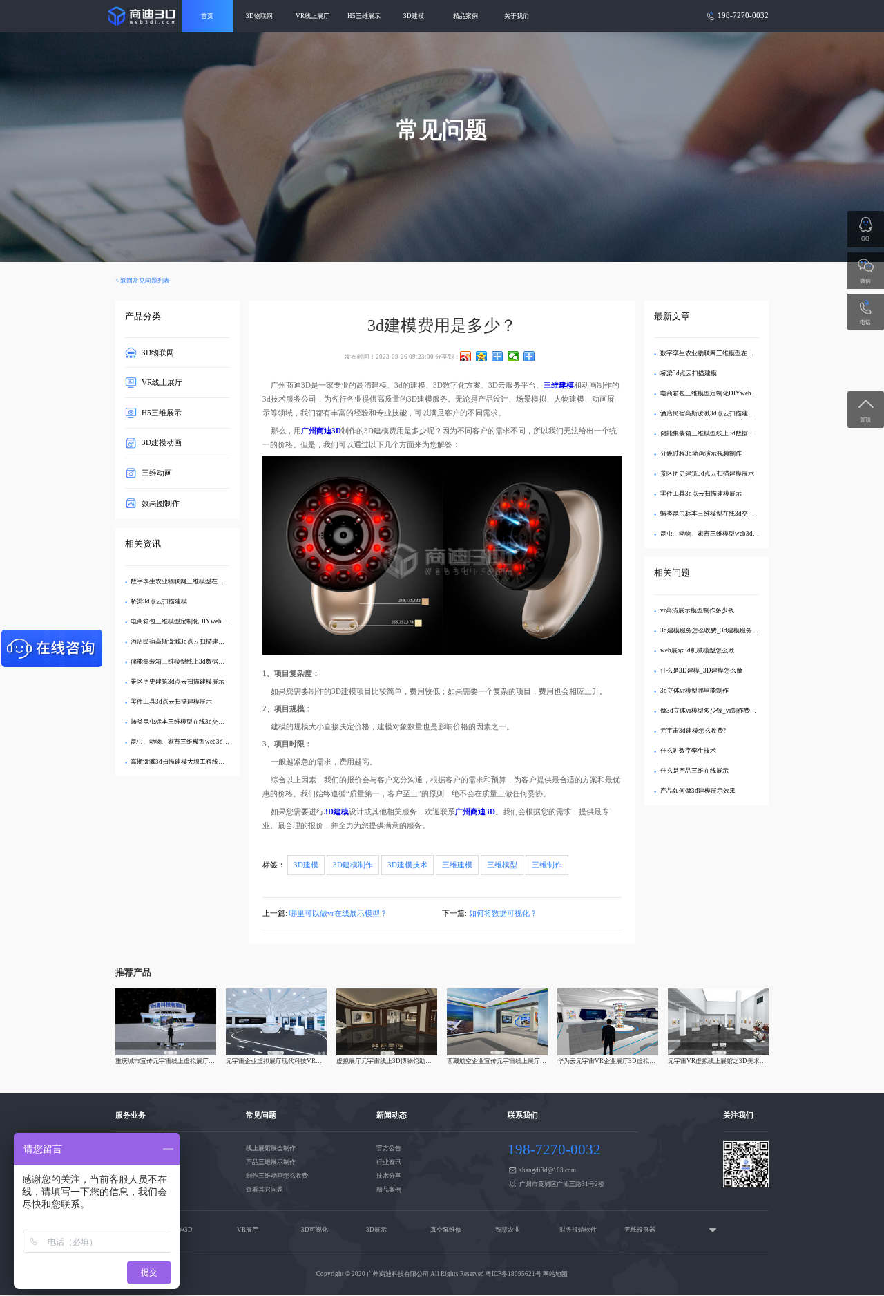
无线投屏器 (639, 1229)
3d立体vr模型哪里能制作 (694, 690)
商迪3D (182, 1229)
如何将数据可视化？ (503, 913)
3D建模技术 (407, 865)
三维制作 (547, 865)
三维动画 (157, 473)
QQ (865, 239)
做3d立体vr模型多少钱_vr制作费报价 (711, 710)
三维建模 (457, 865)
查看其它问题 (264, 1189)
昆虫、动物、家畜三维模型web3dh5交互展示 (193, 741)
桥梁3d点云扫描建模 (159, 601)
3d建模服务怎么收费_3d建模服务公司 (712, 630)
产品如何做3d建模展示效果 (698, 790)
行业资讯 (388, 1161)
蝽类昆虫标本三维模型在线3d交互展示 (184, 721)
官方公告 (388, 1148)
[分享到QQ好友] (497, 356)
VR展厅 (247, 1229)
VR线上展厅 (312, 15)
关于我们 (516, 15)
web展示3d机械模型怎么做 (697, 650)
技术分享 (388, 1175)
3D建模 (413, 15)
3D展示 (376, 1229)
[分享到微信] (513, 356)
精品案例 (465, 15)
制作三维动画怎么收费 (277, 1175)
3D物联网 (259, 15)
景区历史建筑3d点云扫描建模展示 (177, 681)
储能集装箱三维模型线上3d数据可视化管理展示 (196, 661)
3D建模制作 (353, 865)
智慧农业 (507, 1229)
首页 (207, 15)
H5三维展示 (364, 15)
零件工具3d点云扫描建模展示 (171, 701)
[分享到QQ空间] (482, 356)
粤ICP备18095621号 (513, 1273)
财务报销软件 (578, 1229)
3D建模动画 (162, 443)
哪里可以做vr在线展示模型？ (338, 913)
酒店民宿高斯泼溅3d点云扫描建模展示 (184, 641)
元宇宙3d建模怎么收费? (693, 730)
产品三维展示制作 (271, 1161)
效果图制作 (161, 503)
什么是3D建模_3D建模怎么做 (701, 670)
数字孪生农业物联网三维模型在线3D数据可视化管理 (203, 581)
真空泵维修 (445, 1229)
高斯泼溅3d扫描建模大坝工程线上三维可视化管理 (199, 761)
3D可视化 (314, 1229)
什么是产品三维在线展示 (694, 770)
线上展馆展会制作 (271, 1148)
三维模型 (502, 865)
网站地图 (555, 1273)
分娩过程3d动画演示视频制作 (701, 453)
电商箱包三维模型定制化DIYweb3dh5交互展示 (195, 621)
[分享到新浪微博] (466, 356)
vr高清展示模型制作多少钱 (697, 610)
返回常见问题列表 (145, 280)
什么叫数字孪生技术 (688, 750)
